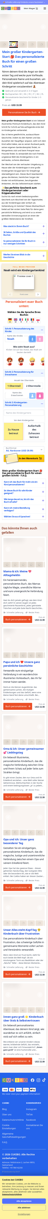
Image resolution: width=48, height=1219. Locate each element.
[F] (40, 396)
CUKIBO (15, 1154)
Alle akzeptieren (24, 1201)
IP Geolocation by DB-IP (11, 1172)
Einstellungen (24, 1214)
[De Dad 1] (24, 640)
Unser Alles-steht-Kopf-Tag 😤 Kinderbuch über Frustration (22, 931)
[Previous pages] (10, 294)
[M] (32, 396)
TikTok (29, 1114)
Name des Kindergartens (18, 412)
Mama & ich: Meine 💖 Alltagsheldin (17, 573)
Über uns (6, 1114)
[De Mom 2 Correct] (24, 549)
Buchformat (11, 448)
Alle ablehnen (24, 1207)
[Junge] (32, 339)
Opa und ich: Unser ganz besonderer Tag (18, 841)
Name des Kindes (15, 335)
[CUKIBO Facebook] (32, 1080)
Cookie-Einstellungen (9, 1127)
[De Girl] (24, 908)
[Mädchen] (40, 339)
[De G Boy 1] (24, 817)
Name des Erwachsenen (17, 394)
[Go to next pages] (41, 282)
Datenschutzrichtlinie (13, 1119)
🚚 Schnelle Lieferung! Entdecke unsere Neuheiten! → (24, 2)
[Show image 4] (32, 44)
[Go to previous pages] (7, 282)
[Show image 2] (13, 44)
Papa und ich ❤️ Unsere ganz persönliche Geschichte (21, 663)
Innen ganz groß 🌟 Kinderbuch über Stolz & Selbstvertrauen (23, 1018)
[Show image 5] (41, 44)
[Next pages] (38, 294)
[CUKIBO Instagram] (38, 1080)
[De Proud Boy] (24, 995)
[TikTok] (44, 1080)
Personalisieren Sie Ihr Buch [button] (22, 112)
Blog (4, 1109)
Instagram (31, 1109)
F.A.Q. (4, 1142)
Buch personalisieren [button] (16, 619)
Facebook (31, 1119)
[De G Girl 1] (24, 727)
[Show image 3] (23, 44)
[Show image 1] (4, 44)
